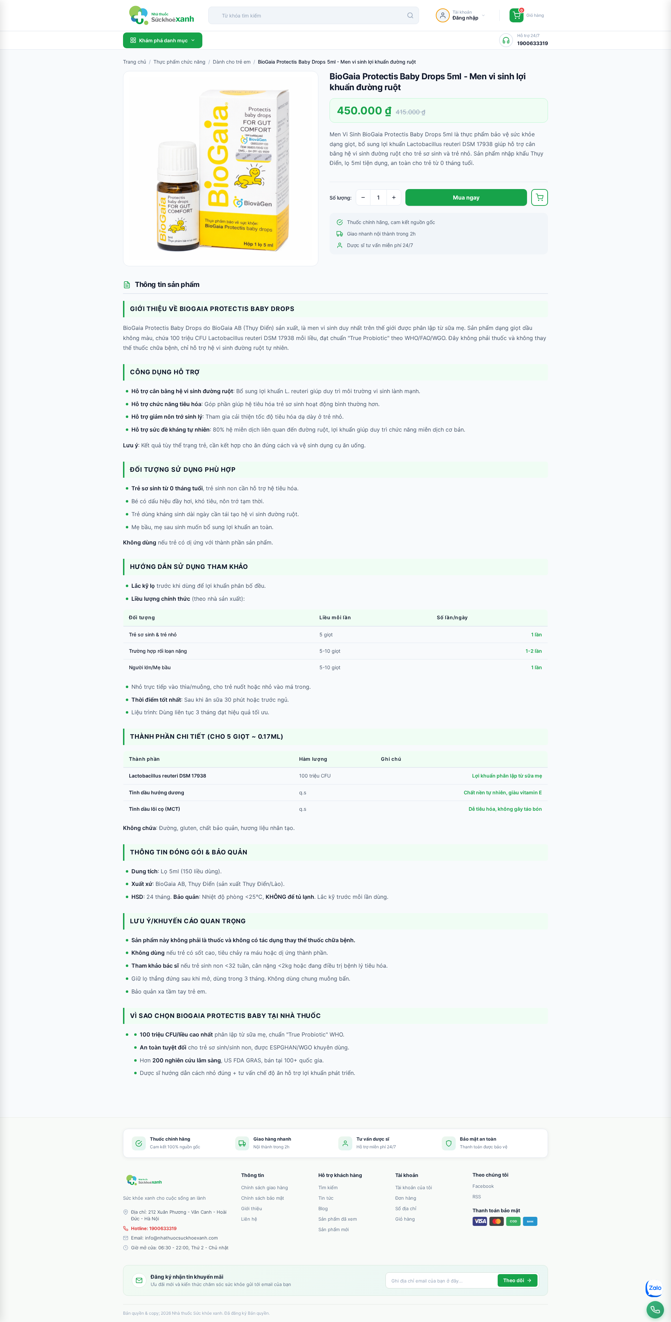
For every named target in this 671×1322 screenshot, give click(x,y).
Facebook (483, 1186)
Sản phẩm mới (333, 1229)
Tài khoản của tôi (413, 1187)
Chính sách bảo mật (262, 1198)
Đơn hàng (405, 1198)
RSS (476, 1196)
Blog (323, 1208)
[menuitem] (275, 1187)
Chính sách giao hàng (264, 1187)
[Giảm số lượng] (363, 197)
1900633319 (162, 1228)
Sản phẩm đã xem (337, 1219)
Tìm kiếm (328, 1187)
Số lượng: (341, 198)
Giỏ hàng (405, 1219)
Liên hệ (249, 1219)
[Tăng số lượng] (394, 197)
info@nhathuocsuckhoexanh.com (181, 1238)
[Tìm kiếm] (410, 15)
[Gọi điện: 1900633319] (655, 1310)
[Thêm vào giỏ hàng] (539, 197)
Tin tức (325, 1198)
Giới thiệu (251, 1208)
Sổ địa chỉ (405, 1208)
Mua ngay (466, 197)
